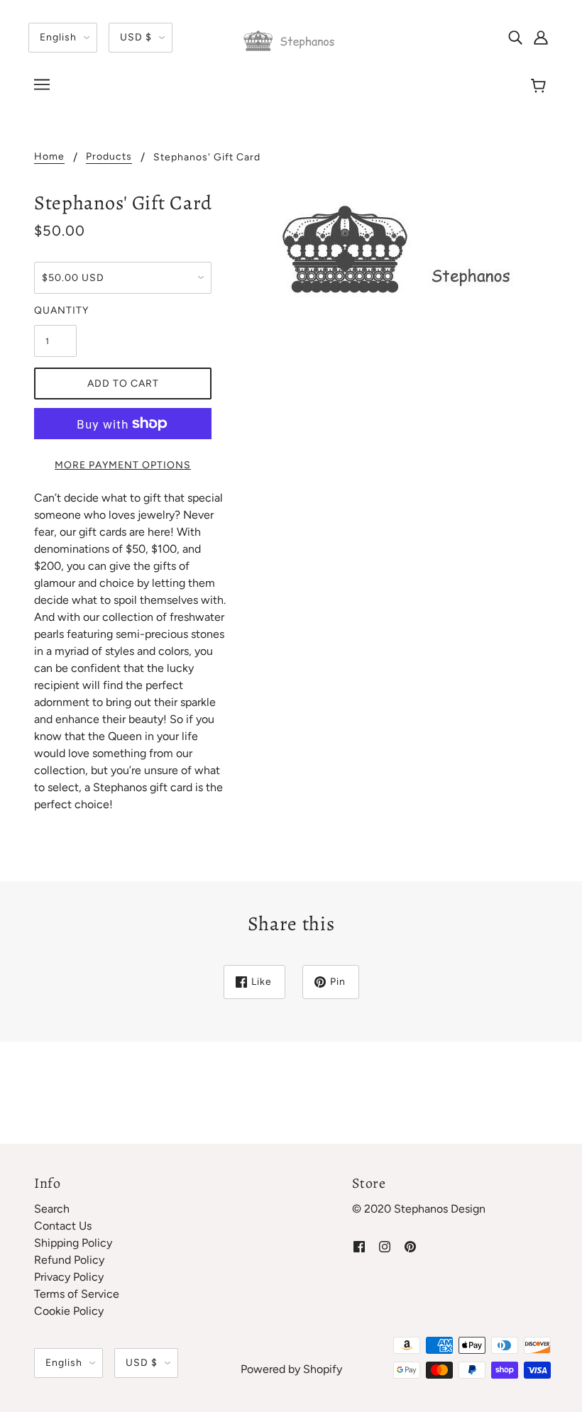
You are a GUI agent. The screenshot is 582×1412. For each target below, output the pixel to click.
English (58, 37)
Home (49, 157)
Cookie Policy (69, 1311)
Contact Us (63, 1225)
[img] (515, 37)
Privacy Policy (69, 1277)
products (109, 157)
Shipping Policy (73, 1243)
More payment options (123, 465)
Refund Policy (69, 1260)
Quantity (55, 310)
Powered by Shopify (291, 1369)
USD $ (136, 37)
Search (52, 1208)
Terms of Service (76, 1294)
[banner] (291, 40)
